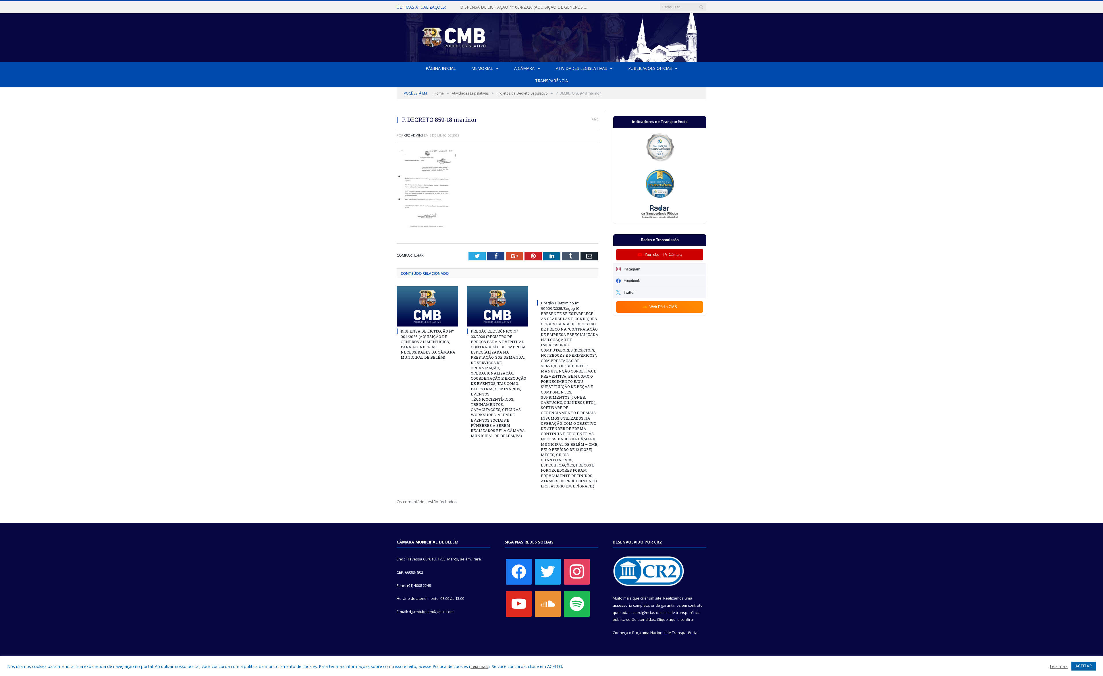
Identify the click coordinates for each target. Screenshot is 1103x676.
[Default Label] (519, 603)
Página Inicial (441, 68)
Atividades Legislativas (581, 68)
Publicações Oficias (650, 68)
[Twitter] (548, 571)
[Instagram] (577, 571)
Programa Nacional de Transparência (664, 632)
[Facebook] (519, 571)
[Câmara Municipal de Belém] (551, 36)
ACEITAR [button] (1083, 666)
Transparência (551, 80)
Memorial (482, 68)
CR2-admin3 (413, 135)
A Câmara (524, 68)
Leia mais (479, 666)
